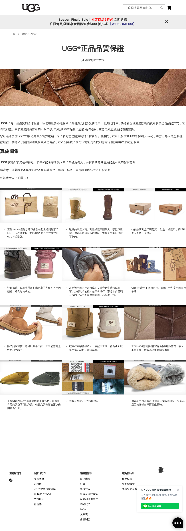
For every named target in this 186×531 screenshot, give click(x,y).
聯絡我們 (85, 504)
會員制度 (85, 519)
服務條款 (127, 478)
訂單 (82, 484)
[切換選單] (15, 7)
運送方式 (85, 489)
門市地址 (39, 499)
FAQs (83, 509)
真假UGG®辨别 (42, 494)
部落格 (38, 504)
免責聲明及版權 (131, 489)
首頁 (14, 33)
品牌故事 (39, 478)
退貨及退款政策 (89, 494)
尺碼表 (84, 514)
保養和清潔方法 (89, 499)
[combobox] (144, 8)
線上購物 (85, 478)
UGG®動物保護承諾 (45, 489)
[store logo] (31, 7)
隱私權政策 (128, 484)
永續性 (38, 484)
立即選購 (120, 20)
